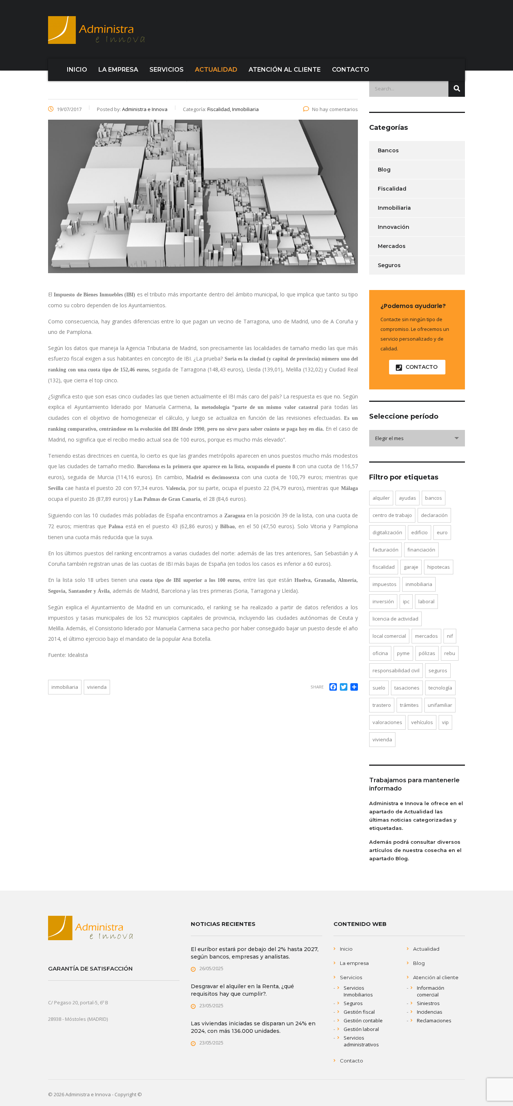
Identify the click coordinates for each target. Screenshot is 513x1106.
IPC (406, 601)
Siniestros (428, 1003)
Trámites (409, 705)
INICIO (77, 69)
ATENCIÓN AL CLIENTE (285, 69)
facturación (385, 549)
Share (317, 687)
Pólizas (427, 653)
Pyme (403, 653)
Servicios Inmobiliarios (358, 991)
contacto (422, 367)
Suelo (379, 687)
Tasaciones (406, 687)
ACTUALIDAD (216, 69)
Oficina (380, 653)
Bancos (388, 150)
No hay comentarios (335, 109)
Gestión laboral (361, 1029)
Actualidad (426, 949)
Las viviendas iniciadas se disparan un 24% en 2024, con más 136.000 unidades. (253, 1027)
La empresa (354, 963)
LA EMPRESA (118, 69)
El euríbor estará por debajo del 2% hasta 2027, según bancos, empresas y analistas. (254, 953)
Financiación (421, 549)
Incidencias (429, 1011)
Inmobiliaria (64, 687)
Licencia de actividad (395, 618)
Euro (442, 532)
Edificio (419, 532)
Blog (384, 169)
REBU (449, 653)
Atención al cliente (436, 977)
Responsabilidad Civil (396, 670)
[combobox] (417, 438)
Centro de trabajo (392, 515)
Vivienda (97, 687)
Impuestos (385, 584)
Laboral (426, 601)
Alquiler (381, 497)
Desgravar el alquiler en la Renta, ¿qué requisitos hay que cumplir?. (242, 990)
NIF (450, 636)
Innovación (393, 227)
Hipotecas (438, 567)
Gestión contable (363, 1020)
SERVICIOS (166, 69)
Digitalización (387, 532)
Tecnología (440, 687)
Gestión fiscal (359, 1011)
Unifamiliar (440, 705)
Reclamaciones (434, 1020)
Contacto (351, 1061)
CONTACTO (350, 69)
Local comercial (389, 636)
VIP (445, 722)
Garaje (411, 567)
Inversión (383, 601)
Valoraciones (387, 722)
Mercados (392, 246)
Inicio (346, 949)
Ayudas (407, 497)
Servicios (351, 977)
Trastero (382, 705)
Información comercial (430, 991)
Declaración (434, 515)
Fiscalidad (392, 188)
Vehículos (422, 722)
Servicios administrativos (361, 1041)
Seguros (389, 265)
